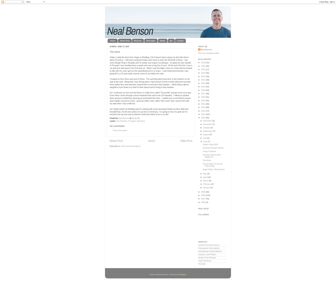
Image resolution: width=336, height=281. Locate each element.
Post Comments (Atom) (130, 146)
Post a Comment (120, 130)
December (207, 121)
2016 (203, 97)
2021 (203, 80)
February (207, 184)
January (206, 188)
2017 (203, 94)
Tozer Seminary (204, 261)
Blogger (183, 274)
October (206, 128)
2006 (203, 202)
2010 (203, 118)
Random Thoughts (128, 121)
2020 (203, 83)
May (205, 174)
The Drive (207, 160)
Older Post (186, 140)
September (208, 131)
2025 (203, 66)
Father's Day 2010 (210, 144)
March (206, 181)
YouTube (202, 264)
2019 (203, 87)
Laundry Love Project (207, 254)
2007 (203, 199)
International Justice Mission (210, 251)
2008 (203, 195)
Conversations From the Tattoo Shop (213, 165)
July (205, 138)
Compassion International (208, 248)
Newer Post (116, 140)
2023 (203, 73)
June (205, 141)
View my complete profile (208, 53)
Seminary (141, 121)
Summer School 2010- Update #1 (212, 156)
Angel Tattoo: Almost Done (214, 169)
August (206, 135)
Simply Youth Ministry (207, 258)
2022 (203, 76)
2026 (203, 63)
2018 (203, 90)
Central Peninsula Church (208, 245)
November (207, 124)
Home (112, 41)
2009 (203, 192)
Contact (180, 41)
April (205, 177)
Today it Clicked (209, 151)
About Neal (124, 41)
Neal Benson (206, 50)
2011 (203, 114)
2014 (203, 104)
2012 (203, 111)
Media (162, 41)
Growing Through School (213, 148)
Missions (138, 41)
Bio (171, 41)
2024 (203, 70)
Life (117, 121)
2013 (203, 107)
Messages (150, 41)
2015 (203, 101)
